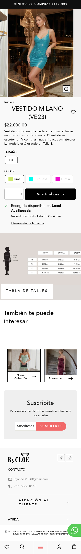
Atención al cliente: (34, 502)
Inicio (8, 102)
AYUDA (13, 519)
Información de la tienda (27, 223)
